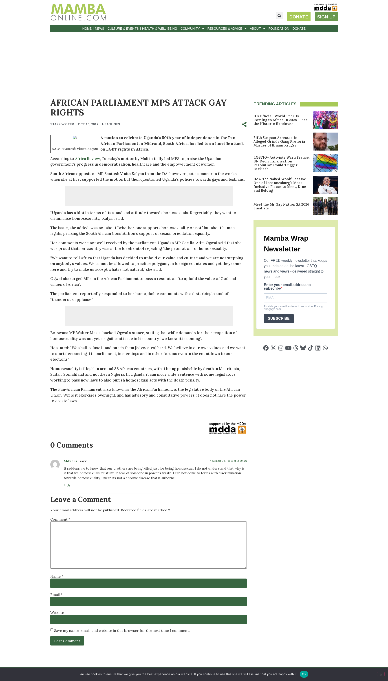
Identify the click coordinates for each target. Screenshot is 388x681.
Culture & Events (123, 28)
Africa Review (87, 158)
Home (87, 28)
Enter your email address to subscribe (287, 286)
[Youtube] (288, 348)
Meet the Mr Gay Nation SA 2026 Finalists (281, 206)
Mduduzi (71, 461)
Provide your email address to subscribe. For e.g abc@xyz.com (293, 308)
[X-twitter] (273, 348)
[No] (381, 674)
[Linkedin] (318, 348)
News (99, 28)
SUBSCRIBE (279, 318)
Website (57, 612)
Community (190, 28)
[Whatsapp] (325, 348)
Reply (67, 485)
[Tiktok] (310, 348)
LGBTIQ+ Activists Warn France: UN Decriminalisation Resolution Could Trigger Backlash (282, 163)
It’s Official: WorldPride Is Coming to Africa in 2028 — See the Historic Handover (281, 120)
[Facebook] (266, 348)
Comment (60, 519)
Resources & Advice (224, 28)
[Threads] (295, 348)
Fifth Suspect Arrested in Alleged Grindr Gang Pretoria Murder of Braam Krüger (279, 141)
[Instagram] (281, 348)
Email (56, 594)
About (255, 28)
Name (56, 576)
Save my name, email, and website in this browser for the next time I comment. (122, 630)
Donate (299, 28)
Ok (304, 674)
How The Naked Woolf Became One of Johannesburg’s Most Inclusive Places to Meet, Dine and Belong (280, 185)
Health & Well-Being (159, 28)
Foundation (279, 28)
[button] (279, 15)
